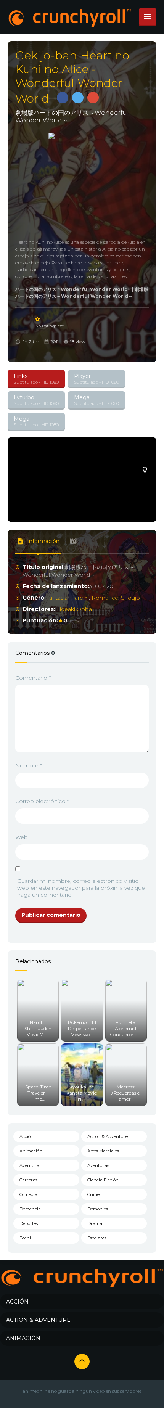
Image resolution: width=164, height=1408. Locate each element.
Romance (105, 597)
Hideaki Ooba (73, 609)
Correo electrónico (42, 801)
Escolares (96, 1238)
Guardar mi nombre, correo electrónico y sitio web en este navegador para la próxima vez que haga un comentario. (81, 888)
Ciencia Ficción (103, 1180)
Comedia (28, 1194)
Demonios (97, 1209)
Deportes (28, 1223)
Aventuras (98, 1165)
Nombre (28, 765)
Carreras (28, 1180)
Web (21, 837)
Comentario (33, 677)
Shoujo (130, 597)
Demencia (30, 1209)
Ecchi (25, 1238)
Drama (94, 1223)
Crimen (95, 1194)
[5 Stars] (37, 319)
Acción (26, 1136)
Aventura (29, 1165)
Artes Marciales (103, 1151)
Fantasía (57, 597)
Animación (30, 1151)
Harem (79, 597)
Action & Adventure (107, 1136)
